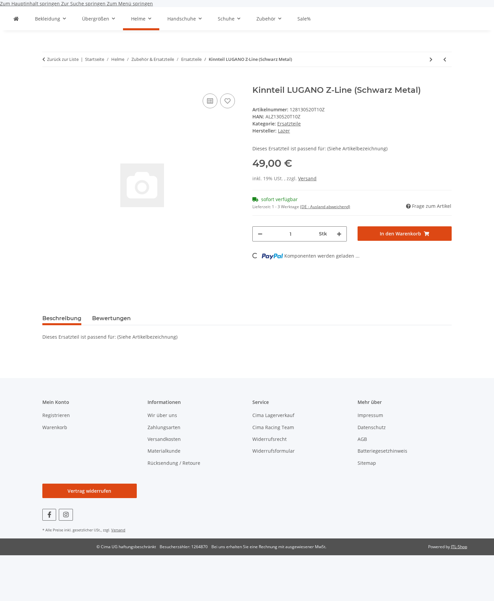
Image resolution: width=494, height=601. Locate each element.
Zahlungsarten (164, 427)
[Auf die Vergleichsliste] (210, 100)
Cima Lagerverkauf (273, 415)
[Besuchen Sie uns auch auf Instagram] (66, 515)
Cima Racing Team (273, 427)
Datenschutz (372, 427)
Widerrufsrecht (269, 439)
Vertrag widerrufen (89, 491)
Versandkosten (164, 439)
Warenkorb (54, 427)
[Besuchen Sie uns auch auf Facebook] (49, 515)
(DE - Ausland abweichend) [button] (325, 207)
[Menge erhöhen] (339, 234)
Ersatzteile (289, 123)
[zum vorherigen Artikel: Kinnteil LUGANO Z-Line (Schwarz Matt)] (445, 59)
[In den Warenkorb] (47, 81)
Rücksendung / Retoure (174, 463)
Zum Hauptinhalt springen (30, 3)
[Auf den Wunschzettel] (227, 100)
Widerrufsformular (273, 451)
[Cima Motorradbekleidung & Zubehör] (16, 18)
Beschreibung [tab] (61, 318)
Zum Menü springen (130, 3)
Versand (307, 178)
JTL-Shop (459, 547)
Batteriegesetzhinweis (382, 451)
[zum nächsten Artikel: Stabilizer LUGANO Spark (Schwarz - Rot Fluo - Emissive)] (431, 59)
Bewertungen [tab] (111, 318)
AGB (362, 439)
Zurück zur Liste (63, 59)
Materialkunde (164, 451)
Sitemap (367, 463)
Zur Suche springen (84, 3)
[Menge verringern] (260, 234)
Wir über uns (162, 415)
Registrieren (56, 415)
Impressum (370, 415)
